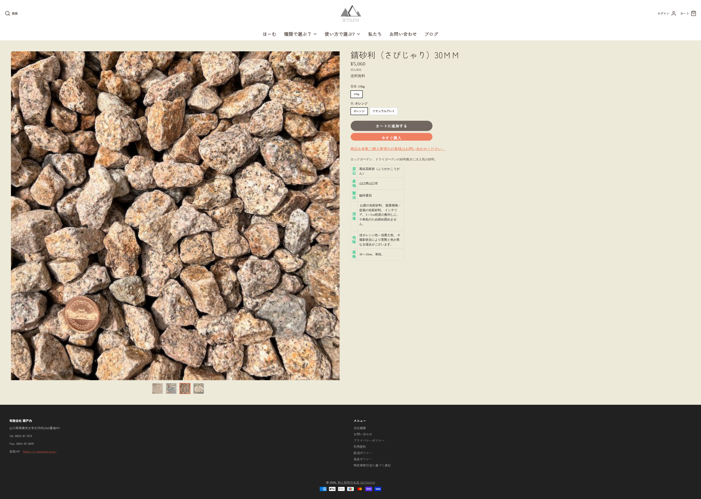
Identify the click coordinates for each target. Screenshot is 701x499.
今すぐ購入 (392, 138)
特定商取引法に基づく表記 (372, 465)
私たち (375, 34)
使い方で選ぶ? (340, 34)
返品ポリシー (363, 459)
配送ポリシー (363, 452)
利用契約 (360, 446)
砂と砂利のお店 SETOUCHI (356, 482)
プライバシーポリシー (369, 440)
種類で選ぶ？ (298, 34)
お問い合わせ (403, 34)
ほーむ (270, 34)
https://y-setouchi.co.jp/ (40, 451)
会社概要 (360, 428)
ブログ (431, 34)
